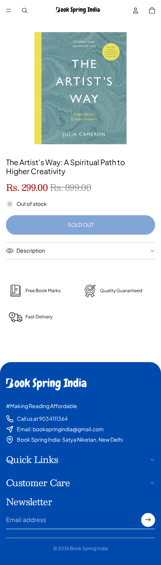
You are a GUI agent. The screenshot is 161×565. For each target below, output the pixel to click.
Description (30, 250)
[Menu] (8, 10)
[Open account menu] (135, 10)
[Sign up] (148, 520)
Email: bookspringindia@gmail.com (60, 429)
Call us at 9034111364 (42, 418)
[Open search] (24, 10)
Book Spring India (89, 548)
